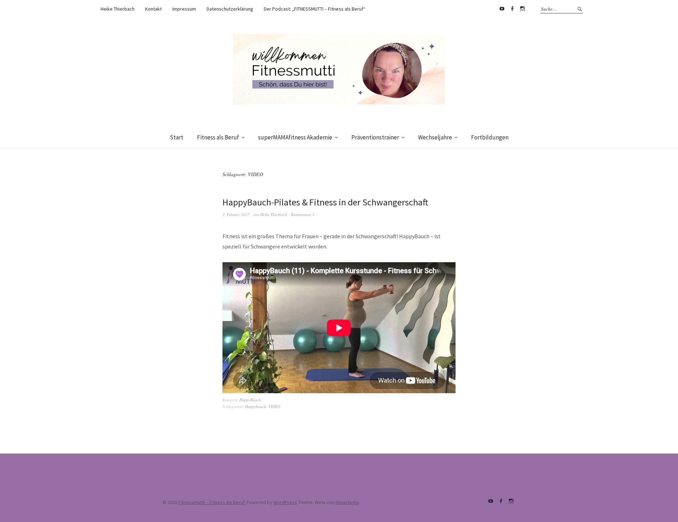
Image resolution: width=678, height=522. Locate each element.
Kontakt (153, 9)
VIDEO (274, 406)
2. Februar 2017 (235, 214)
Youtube (501, 9)
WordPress (285, 502)
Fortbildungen (490, 137)
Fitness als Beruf (218, 137)
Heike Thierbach (118, 9)
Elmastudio (347, 502)
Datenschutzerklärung (230, 9)
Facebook (512, 9)
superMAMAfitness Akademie (295, 137)
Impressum (184, 9)
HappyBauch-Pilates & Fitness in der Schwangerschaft (325, 202)
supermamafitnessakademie (522, 9)
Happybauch (255, 406)
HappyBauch (250, 399)
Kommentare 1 (303, 214)
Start (176, 137)
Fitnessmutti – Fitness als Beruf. (211, 502)
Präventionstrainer (375, 137)
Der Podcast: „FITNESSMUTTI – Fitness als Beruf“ (314, 9)
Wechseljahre (435, 137)
